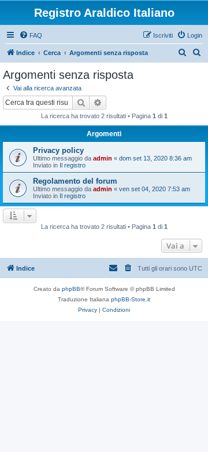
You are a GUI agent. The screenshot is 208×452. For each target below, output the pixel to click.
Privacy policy (58, 150)
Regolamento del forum (75, 181)
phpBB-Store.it (130, 299)
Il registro (73, 165)
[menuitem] (30, 35)
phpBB (71, 289)
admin (102, 158)
